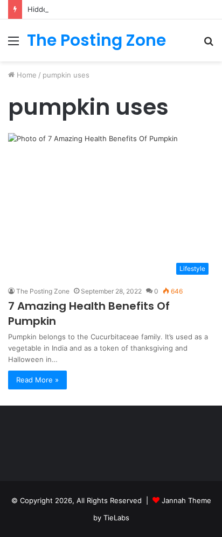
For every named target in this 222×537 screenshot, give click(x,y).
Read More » (37, 379)
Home (26, 75)
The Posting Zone (43, 291)
